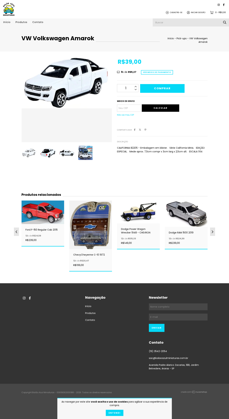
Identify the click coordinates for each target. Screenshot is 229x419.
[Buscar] (225, 22)
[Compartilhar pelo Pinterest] (145, 130)
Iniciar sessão (198, 12)
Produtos (21, 22)
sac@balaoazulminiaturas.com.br (168, 358)
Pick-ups (182, 38)
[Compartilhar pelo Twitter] (139, 130)
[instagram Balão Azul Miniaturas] (218, 5)
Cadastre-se (176, 12)
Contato (37, 22)
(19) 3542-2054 (158, 351)
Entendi (115, 412)
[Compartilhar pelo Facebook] (135, 130)
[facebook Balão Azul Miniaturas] (224, 5)
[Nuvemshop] (194, 392)
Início (7, 22)
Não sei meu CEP (125, 114)
